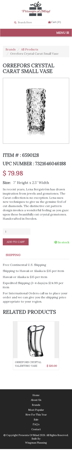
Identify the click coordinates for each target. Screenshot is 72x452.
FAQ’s (36, 424)
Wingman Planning (36, 442)
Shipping (13, 255)
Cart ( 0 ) (56, 22)
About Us (36, 400)
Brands (11, 49)
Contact (36, 429)
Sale (36, 419)
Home (36, 395)
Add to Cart (16, 242)
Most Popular (36, 409)
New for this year (36, 414)
